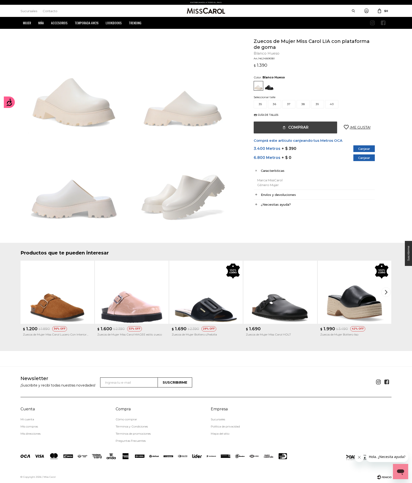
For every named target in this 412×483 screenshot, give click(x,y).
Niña (41, 22)
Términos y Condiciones (132, 426)
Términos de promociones (133, 433)
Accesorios (59, 22)
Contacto (50, 11)
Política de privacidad (225, 426)
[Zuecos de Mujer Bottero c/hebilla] (206, 292)
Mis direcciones (31, 433)
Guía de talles (268, 115)
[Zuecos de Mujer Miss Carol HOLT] (280, 292)
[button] (386, 292)
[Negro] (269, 86)
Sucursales (29, 11)
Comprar (298, 127)
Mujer (27, 22)
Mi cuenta (27, 419)
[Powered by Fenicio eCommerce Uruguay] (384, 477)
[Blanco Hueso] (258, 86)
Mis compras (29, 426)
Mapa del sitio (220, 433)
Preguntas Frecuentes (131, 440)
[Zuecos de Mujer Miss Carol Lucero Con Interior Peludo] (57, 292)
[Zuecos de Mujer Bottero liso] (354, 292)
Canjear (364, 149)
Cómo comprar (126, 419)
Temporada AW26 (86, 22)
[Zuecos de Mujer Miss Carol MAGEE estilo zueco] (132, 292)
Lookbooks (114, 22)
